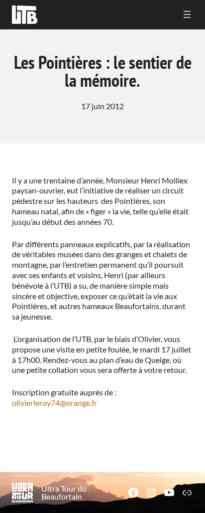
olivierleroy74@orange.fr (54, 402)
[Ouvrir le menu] (187, 14)
